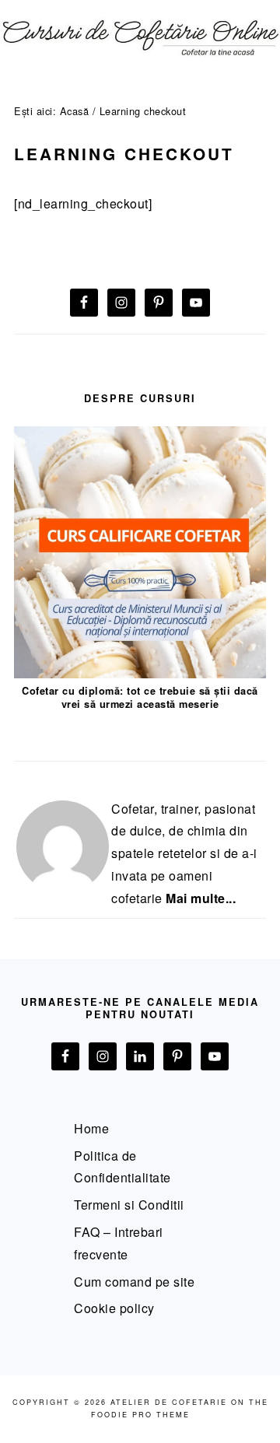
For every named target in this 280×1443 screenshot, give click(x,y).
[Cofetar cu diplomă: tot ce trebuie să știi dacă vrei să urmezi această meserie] (140, 673)
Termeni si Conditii (129, 1205)
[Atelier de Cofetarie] (140, 63)
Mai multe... (201, 898)
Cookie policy (114, 1308)
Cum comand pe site (134, 1282)
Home (91, 1128)
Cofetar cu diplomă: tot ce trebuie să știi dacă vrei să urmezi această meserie (140, 697)
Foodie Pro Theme (140, 1415)
